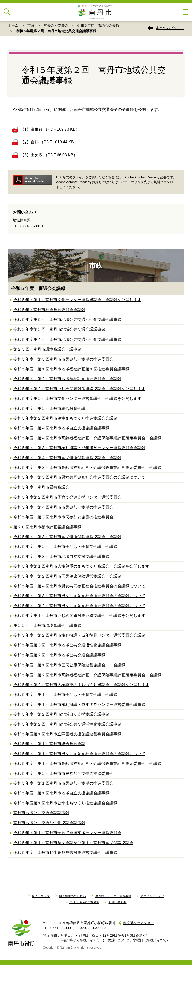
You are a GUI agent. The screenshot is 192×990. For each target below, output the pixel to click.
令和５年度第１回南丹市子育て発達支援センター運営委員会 (68, 833)
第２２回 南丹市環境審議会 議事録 (48, 625)
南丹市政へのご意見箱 (85, 902)
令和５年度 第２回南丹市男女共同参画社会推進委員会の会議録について (80, 606)
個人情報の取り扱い (72, 896)
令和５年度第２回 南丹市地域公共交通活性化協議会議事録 (68, 724)
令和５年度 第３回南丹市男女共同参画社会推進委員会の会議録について (80, 596)
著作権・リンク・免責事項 (113, 896)
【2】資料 (29, 142)
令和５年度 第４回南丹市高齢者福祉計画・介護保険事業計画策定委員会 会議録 (88, 438)
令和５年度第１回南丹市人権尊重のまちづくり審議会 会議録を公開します (82, 566)
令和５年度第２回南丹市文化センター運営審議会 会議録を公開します (78, 398)
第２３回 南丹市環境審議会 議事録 (48, 349)
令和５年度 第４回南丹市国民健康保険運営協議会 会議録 (68, 458)
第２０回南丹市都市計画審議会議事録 (48, 527)
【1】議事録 (31, 129)
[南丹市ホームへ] (96, 12)
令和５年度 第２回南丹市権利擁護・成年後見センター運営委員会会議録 (80, 635)
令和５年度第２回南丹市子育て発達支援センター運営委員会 (68, 497)
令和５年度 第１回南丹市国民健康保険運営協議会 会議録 (72, 665)
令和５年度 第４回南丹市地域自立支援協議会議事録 (62, 428)
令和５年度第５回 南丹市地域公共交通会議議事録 (60, 329)
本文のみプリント (170, 28)
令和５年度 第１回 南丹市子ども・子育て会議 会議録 (66, 694)
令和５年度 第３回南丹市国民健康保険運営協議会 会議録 (68, 537)
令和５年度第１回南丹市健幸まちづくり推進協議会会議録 (66, 803)
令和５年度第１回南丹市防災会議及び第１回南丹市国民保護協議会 (74, 843)
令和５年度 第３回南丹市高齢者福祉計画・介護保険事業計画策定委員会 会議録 (88, 467)
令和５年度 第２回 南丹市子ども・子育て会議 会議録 (66, 546)
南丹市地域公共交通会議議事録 (42, 813)
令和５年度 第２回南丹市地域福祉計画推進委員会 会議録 (68, 379)
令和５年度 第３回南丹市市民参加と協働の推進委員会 (64, 517)
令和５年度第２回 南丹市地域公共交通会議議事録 (60, 655)
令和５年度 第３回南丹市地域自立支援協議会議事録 (62, 556)
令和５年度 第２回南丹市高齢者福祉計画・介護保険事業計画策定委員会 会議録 (88, 675)
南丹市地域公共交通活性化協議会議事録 (50, 823)
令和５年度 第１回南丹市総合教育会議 (50, 744)
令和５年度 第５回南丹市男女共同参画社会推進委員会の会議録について (80, 477)
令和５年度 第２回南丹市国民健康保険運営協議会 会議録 (68, 576)
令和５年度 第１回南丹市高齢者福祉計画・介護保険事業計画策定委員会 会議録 (88, 763)
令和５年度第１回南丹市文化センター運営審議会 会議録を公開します (78, 300)
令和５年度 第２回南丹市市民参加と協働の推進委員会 (64, 773)
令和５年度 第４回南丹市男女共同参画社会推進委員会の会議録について (80, 586)
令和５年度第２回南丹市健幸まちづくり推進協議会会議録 (66, 418)
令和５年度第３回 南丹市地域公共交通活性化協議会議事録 (68, 645)
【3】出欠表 (31, 155)
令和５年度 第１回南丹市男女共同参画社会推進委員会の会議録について (80, 754)
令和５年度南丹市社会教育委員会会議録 (50, 310)
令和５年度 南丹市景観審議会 (42, 487)
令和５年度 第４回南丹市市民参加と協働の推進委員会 (64, 507)
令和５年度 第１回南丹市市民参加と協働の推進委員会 (64, 783)
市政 (31, 25)
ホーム (13, 25)
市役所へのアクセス (138, 923)
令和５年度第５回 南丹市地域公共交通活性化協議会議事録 (68, 319)
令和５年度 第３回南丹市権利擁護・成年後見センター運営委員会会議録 (80, 448)
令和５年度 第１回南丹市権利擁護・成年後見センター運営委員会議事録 (80, 704)
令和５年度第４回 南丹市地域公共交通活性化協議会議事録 (68, 339)
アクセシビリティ (152, 896)
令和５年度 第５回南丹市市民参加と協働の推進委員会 (64, 359)
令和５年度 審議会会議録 (98, 25)
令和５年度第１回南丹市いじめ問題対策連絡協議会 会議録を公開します (80, 615)
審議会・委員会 (56, 25)
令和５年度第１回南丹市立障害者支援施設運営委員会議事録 (68, 734)
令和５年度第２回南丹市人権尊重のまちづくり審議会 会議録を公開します (82, 685)
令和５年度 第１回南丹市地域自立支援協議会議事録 (62, 793)
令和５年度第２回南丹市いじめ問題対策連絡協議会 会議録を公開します (80, 389)
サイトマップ (41, 896)
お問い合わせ (118, 902)
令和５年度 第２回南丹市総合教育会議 (50, 408)
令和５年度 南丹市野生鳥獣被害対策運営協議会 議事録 (66, 852)
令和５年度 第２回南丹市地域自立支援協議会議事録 (62, 714)
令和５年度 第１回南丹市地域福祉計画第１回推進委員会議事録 (72, 369)
